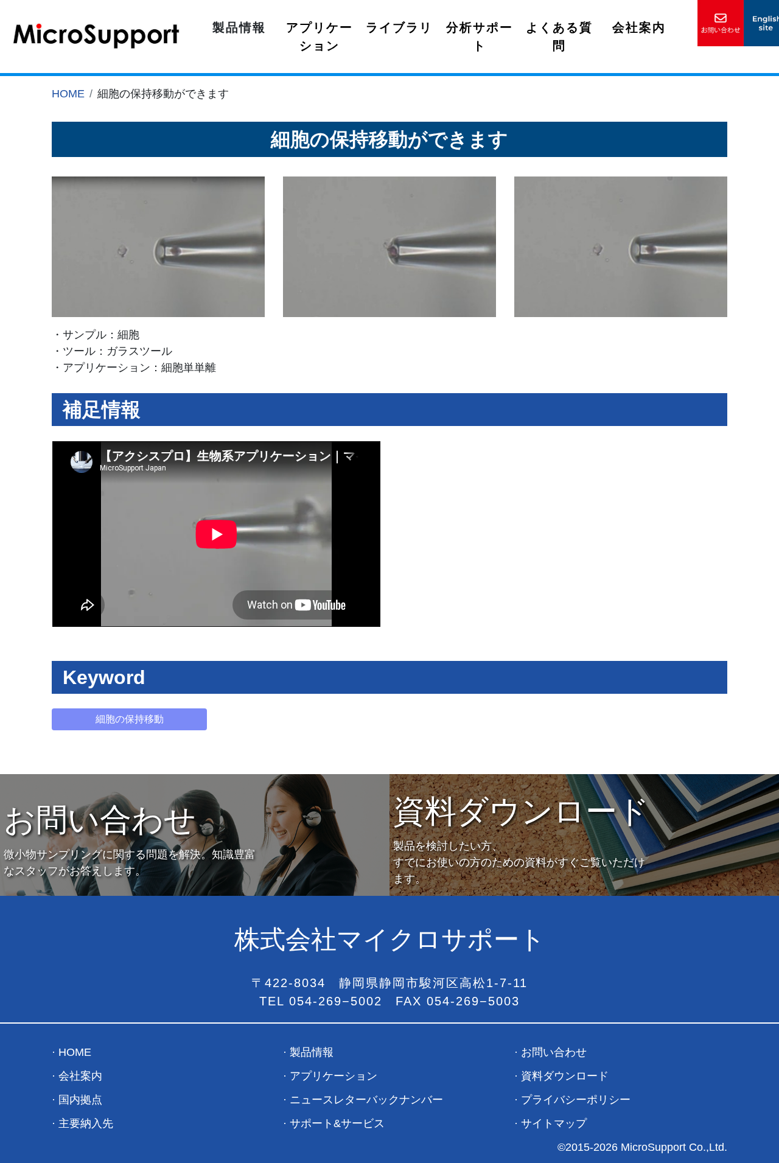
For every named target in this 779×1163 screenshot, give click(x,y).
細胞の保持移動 (130, 719)
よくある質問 (559, 36)
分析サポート (479, 36)
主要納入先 (85, 1123)
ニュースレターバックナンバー (366, 1100)
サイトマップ (554, 1123)
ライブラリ (399, 27)
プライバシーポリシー (576, 1100)
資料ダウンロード (565, 1076)
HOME (68, 94)
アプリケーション (319, 36)
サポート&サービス (337, 1123)
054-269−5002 (335, 1001)
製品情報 (312, 1052)
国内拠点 (80, 1100)
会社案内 (639, 27)
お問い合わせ (554, 1052)
